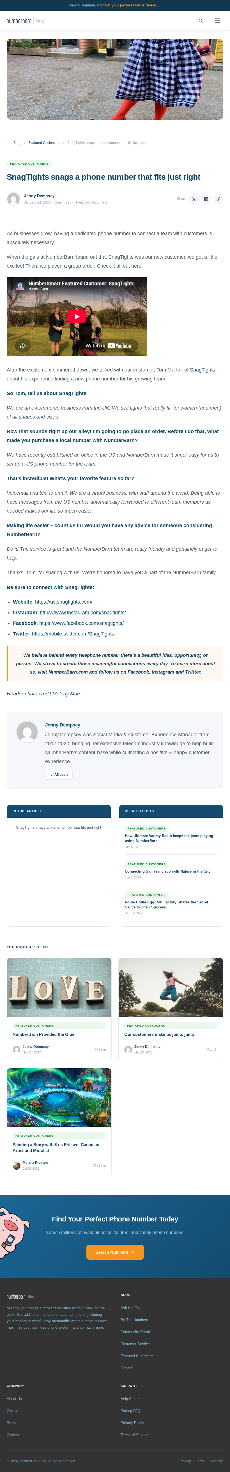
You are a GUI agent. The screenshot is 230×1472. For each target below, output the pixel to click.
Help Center (130, 1399)
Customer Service (135, 1344)
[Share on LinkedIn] (206, 199)
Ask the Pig (130, 1308)
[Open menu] (217, 20)
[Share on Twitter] (194, 199)
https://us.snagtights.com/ (63, 602)
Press (11, 1423)
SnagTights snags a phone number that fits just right (58, 827)
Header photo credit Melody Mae (43, 694)
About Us (14, 1399)
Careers (13, 1411)
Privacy (185, 1461)
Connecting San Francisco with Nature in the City (167, 871)
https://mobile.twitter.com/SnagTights (73, 634)
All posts (61, 775)
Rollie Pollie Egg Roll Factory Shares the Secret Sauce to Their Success (166, 904)
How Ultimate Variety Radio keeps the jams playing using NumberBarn (169, 838)
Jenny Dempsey (39, 195)
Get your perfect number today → (133, 5)
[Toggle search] (200, 20)
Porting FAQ (131, 1411)
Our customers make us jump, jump (159, 1034)
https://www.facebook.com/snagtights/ (81, 623)
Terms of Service (134, 1435)
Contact (13, 1435)
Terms (200, 1461)
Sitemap (217, 1461)
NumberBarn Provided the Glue (43, 1034)
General (127, 1368)
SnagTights (202, 370)
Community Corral (135, 1332)
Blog (16, 143)
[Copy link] (218, 199)
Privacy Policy (132, 1423)
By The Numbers (134, 1320)
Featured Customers (43, 143)
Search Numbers (111, 1252)
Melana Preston (35, 1163)
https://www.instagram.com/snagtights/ (83, 612)
